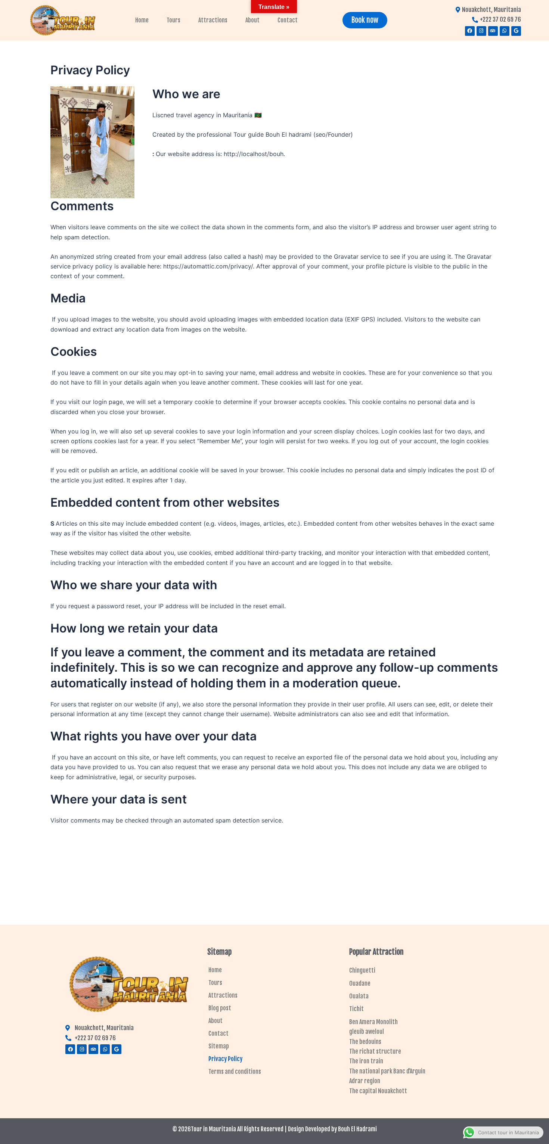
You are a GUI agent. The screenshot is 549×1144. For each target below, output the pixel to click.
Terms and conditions (234, 1071)
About (252, 20)
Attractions (212, 20)
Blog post (219, 1008)
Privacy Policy (225, 1059)
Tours (173, 20)
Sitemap (218, 1046)
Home (142, 20)
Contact (287, 20)
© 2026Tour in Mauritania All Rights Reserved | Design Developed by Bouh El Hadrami (275, 1129)
